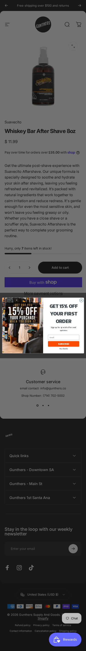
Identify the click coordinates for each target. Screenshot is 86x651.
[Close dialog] (81, 300)
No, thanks (63, 348)
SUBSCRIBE (63, 344)
